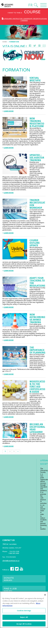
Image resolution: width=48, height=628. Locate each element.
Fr (30, 5)
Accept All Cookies (24, 624)
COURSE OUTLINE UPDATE (35, 243)
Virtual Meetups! (35, 79)
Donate (9, 579)
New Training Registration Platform (37, 122)
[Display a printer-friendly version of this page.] (5, 75)
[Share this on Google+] (39, 46)
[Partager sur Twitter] (34, 46)
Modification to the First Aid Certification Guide (37, 386)
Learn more (9, 111)
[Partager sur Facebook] (30, 46)
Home (4, 42)
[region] (24, 609)
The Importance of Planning (37, 350)
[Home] (12, 5)
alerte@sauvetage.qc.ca (10, 561)
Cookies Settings (24, 611)
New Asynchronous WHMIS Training (37, 318)
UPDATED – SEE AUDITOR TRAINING (37, 157)
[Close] (45, 595)
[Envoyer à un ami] (44, 46)
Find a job (10, 589)
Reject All (24, 617)
